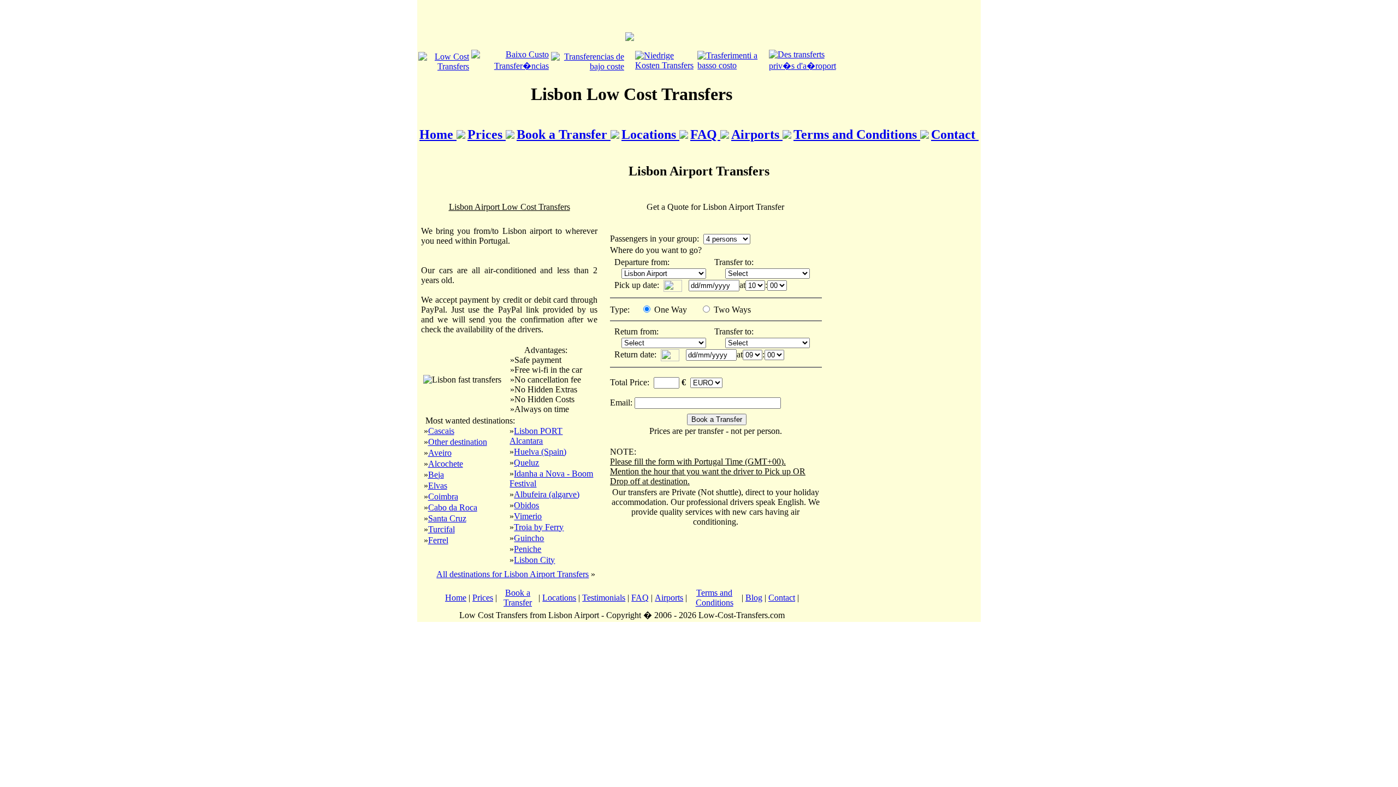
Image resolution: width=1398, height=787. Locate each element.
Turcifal (441, 529)
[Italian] (731, 65)
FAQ (705, 134)
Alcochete (445, 463)
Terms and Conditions (856, 134)
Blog (753, 597)
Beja (436, 474)
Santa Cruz (447, 518)
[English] (443, 66)
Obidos (526, 505)
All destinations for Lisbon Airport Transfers (512, 574)
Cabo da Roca (452, 507)
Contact (955, 134)
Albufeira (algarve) (546, 494)
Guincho (529, 538)
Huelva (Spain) (540, 451)
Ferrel (438, 540)
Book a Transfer (564, 134)
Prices (486, 134)
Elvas (437, 485)
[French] (806, 66)
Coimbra (443, 496)
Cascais (441, 431)
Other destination (457, 442)
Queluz (526, 462)
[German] (665, 65)
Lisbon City (534, 560)
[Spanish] (587, 66)
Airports (757, 134)
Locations (650, 134)
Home (438, 134)
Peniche (527, 549)
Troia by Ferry (539, 527)
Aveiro (440, 452)
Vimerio (528, 516)
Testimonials (603, 597)
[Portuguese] (510, 66)
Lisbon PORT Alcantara (536, 435)
